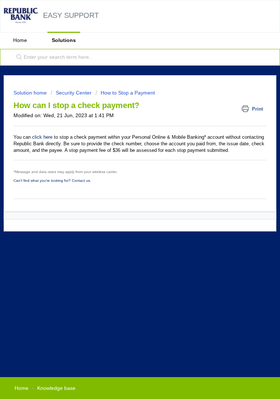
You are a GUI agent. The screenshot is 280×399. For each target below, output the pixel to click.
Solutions (64, 40)
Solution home (30, 93)
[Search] (17, 57)
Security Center (74, 93)
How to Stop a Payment (128, 93)
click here (42, 137)
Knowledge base (56, 388)
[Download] (126, 194)
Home (20, 40)
